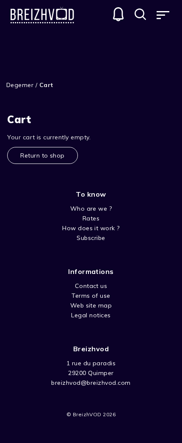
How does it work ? (91, 228)
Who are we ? (91, 208)
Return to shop (42, 155)
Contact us (91, 286)
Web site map (91, 305)
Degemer (19, 85)
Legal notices (90, 315)
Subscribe (91, 238)
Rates (91, 218)
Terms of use (91, 295)
